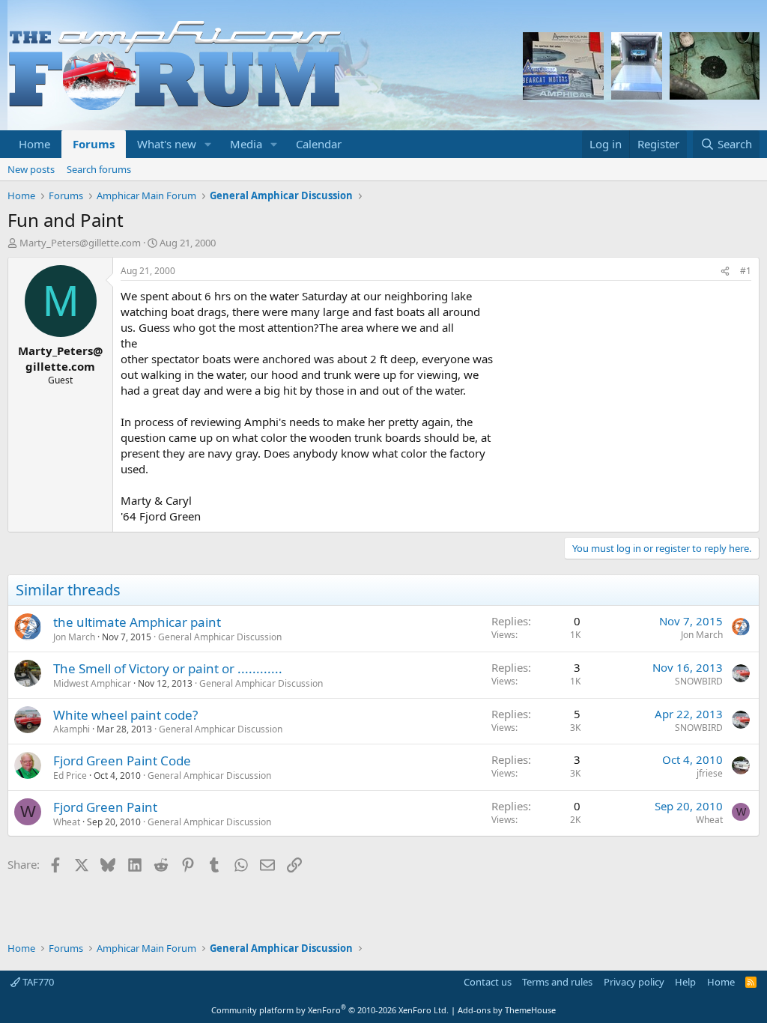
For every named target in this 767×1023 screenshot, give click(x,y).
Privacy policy (634, 982)
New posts (31, 169)
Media (246, 143)
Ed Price (70, 775)
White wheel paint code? (125, 714)
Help (685, 982)
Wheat (66, 822)
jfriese (710, 773)
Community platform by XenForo (330, 1010)
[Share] (725, 271)
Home (34, 143)
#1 (745, 270)
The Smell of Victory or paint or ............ (167, 668)
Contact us (488, 982)
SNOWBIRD (699, 681)
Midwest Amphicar (92, 683)
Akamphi (71, 729)
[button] (208, 144)
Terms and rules (557, 982)
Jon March (74, 637)
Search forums (99, 169)
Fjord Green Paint (105, 807)
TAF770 (37, 982)
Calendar (319, 143)
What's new (166, 143)
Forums (94, 143)
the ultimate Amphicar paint (137, 622)
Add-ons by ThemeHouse (507, 1010)
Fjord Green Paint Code (122, 760)
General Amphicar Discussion (220, 637)
